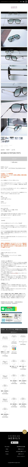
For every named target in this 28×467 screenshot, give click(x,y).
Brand (7, 449)
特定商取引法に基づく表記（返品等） (7, 301)
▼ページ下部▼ (15, 273)
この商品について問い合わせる (6, 303)
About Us (7, 451)
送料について (21, 453)
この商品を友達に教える (18, 301)
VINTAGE (6, 145)
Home (2, 145)
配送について (21, 449)
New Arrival (7, 446)
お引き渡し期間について (21, 451)
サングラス (6, 146)
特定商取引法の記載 (21, 446)
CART (22, 1)
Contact (7, 453)
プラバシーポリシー (21, 456)
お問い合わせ (14, 162)
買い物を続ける (14, 303)
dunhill (11, 145)
